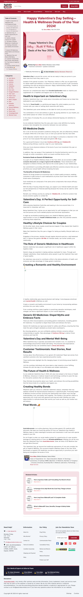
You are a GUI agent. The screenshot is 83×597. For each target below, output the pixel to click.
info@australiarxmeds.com (14, 542)
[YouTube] (75, 544)
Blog (64, 11)
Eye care (11, 90)
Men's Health (13, 99)
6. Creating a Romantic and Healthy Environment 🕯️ (11, 46)
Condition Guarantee (28, 549)
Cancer (11, 84)
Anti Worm (12, 78)
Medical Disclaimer (45, 555)
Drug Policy (43, 532)
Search (64, 6)
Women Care (48, 11)
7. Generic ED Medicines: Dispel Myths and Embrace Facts (12, 51)
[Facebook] (57, 544)
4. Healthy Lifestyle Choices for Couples (10, 38)
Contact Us (26, 540)
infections (12, 97)
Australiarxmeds (48, 441)
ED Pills (11, 88)
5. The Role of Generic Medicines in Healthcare (11, 42)
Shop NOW (74, 6)
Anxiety (11, 80)
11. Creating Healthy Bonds (12, 65)
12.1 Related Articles (11, 69)
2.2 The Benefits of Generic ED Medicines (12, 30)
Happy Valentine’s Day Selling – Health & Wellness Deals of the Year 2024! (51, 22)
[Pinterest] (70, 544)
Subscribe (74, 538)
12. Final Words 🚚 (10, 67)
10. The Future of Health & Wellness (12, 63)
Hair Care (12, 94)
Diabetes (11, 86)
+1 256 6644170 (11, 531)
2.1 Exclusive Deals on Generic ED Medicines (12, 26)
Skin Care (57, 11)
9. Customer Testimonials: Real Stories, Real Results (12, 59)
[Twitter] (62, 544)
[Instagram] (66, 544)
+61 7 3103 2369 (74, 1)
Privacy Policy (43, 536)
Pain (10, 101)
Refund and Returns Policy (45, 550)
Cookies (76, 593)
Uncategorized (13, 113)
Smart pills (12, 111)
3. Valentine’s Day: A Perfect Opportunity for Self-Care (11, 34)
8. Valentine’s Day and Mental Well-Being (11, 56)
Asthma (11, 82)
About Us (25, 532)
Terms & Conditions (28, 544)
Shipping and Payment (29, 553)
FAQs (24, 557)
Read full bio (34, 464)
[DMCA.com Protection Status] (61, 549)
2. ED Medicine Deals (10, 24)
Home (19, 11)
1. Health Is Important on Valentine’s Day (11, 21)
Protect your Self (44, 560)
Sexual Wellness (38, 11)
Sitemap (68, 593)
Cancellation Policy (45, 544)
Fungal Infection (13, 92)
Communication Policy (45, 540)
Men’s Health (27, 11)
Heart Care (12, 95)
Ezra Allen (47, 29)
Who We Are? (26, 536)
